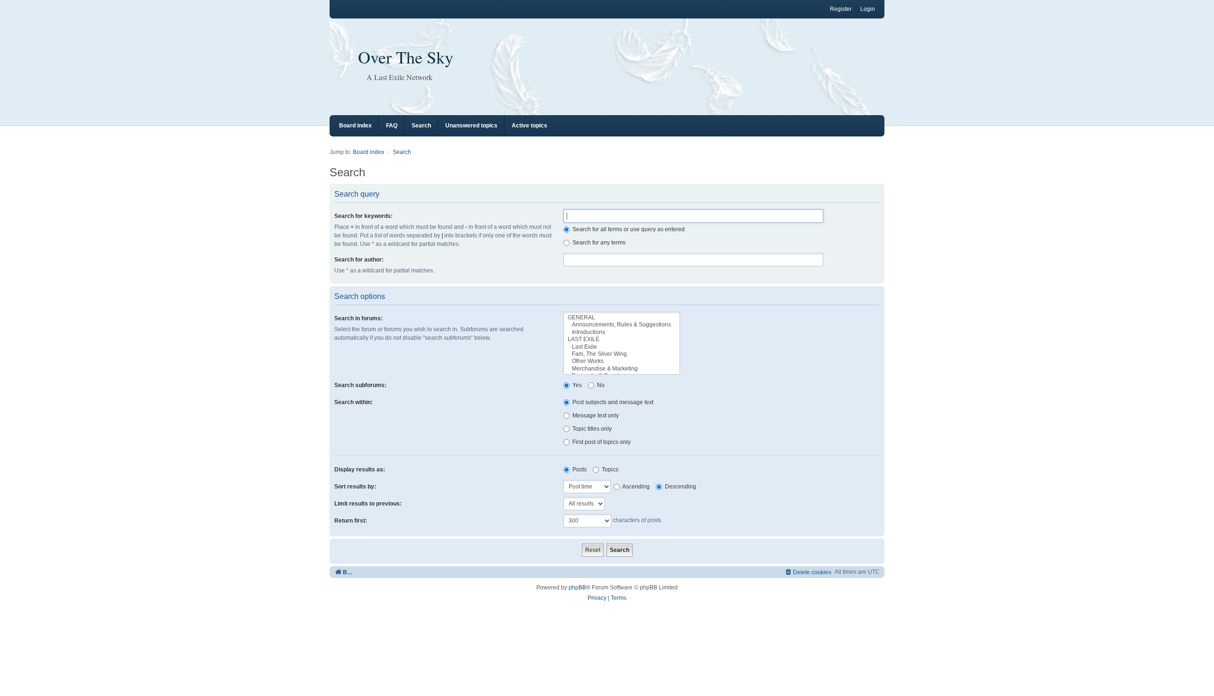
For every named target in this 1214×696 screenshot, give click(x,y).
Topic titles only (591, 428)
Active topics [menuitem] (529, 125)
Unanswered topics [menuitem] (471, 125)
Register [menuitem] (841, 9)
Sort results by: (355, 486)
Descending (679, 486)
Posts (579, 469)
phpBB (577, 587)
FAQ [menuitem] (391, 125)
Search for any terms (598, 242)
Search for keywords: (363, 216)
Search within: (353, 402)
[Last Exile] (622, 347)
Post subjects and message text (612, 402)
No (600, 385)
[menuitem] (807, 572)
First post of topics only (601, 442)
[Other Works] (622, 361)
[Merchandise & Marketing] (622, 368)
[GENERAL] (622, 317)
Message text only (595, 415)
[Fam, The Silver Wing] (622, 354)
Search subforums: (360, 385)
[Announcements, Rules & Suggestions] (622, 324)
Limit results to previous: (368, 503)
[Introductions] (622, 332)
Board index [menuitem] (355, 125)
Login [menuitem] (867, 9)
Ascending (635, 486)
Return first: (350, 520)
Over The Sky (405, 56)
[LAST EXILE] (622, 339)
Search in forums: (358, 318)
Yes (576, 385)
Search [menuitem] (421, 125)
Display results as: (359, 469)
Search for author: (359, 259)
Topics (609, 469)
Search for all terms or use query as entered (628, 229)
